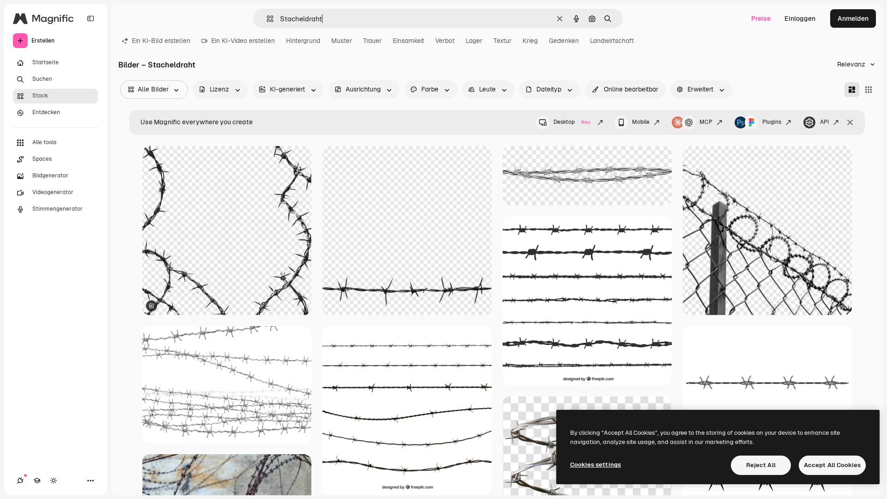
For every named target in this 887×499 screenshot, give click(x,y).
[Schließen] (850, 122)
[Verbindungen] (20, 480)
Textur (502, 41)
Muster (341, 41)
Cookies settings (595, 465)
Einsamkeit (408, 41)
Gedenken (564, 41)
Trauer (372, 41)
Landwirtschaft (612, 41)
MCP (705, 122)
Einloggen (799, 18)
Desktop (571, 122)
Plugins (771, 122)
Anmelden (853, 18)
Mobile (641, 122)
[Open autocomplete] (266, 18)
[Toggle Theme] (53, 480)
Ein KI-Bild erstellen (161, 41)
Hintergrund (303, 41)
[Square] (868, 89)
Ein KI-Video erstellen (243, 41)
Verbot (445, 41)
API (824, 122)
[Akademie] (37, 480)
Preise (761, 18)
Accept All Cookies (832, 465)
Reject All (761, 465)
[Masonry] (851, 89)
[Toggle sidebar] (90, 18)
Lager (474, 41)
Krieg (530, 41)
